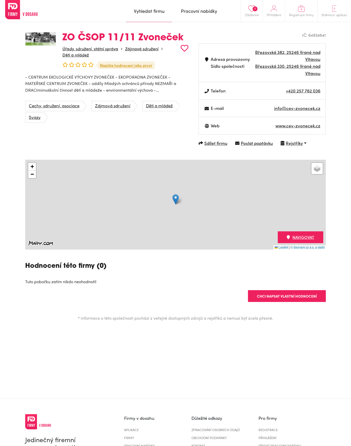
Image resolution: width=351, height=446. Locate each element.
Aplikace (131, 429)
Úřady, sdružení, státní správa (90, 49)
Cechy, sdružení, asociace (54, 105)
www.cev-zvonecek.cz (297, 125)
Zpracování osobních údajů (215, 429)
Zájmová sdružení (142, 49)
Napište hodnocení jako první (126, 65)
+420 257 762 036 (303, 91)
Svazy (35, 117)
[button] (175, 199)
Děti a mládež (75, 55)
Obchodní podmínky (209, 437)
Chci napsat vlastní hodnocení (287, 296)
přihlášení (267, 437)
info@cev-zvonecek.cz (297, 108)
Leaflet (283, 247)
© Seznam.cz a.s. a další (307, 247)
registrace (268, 429)
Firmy (129, 437)
